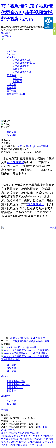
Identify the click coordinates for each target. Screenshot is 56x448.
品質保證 (11, 90)
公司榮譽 (11, 371)
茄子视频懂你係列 (22, 60)
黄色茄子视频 (18, 436)
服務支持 (11, 84)
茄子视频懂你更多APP (24, 63)
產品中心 (11, 57)
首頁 (19, 146)
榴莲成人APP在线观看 (30, 442)
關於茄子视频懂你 (10, 359)
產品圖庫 (5, 32)
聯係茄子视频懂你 (16, 93)
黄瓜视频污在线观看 (19, 439)
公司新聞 (17, 78)
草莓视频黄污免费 (39, 439)
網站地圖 (6, 436)
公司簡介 (11, 54)
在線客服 (6, 35)
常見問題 (17, 81)
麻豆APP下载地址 (34, 445)
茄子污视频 (31, 436)
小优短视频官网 (17, 445)
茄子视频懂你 (15, 162)
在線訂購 (34, 433)
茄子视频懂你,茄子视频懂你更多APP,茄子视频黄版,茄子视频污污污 (27, 12)
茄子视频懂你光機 (22, 72)
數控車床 (17, 69)
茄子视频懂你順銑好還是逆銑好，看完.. (30, 341)
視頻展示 (11, 87)
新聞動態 (11, 75)
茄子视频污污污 (21, 66)
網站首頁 (11, 51)
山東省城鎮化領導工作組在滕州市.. (28, 338)
